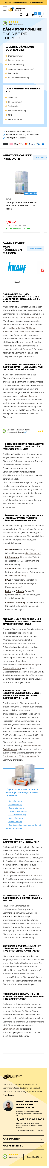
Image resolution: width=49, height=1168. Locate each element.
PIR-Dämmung (15, 102)
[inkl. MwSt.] (40, 13)
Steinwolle (13, 106)
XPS (10, 115)
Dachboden (13, 73)
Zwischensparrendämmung (20, 69)
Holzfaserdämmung (17, 110)
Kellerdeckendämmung (18, 77)
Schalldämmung (31, 317)
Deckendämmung (16, 60)
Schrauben (19, 872)
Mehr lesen (8, 1095)
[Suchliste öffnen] (21, 14)
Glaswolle (12, 97)
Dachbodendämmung (26, 664)
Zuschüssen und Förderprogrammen (19, 756)
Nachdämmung (15, 804)
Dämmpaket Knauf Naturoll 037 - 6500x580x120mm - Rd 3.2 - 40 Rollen (21, 205)
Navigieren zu (13, 1146)
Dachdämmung (15, 56)
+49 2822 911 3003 (32, 1119)
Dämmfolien (33, 868)
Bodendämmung (16, 64)
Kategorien (11, 1139)
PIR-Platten (30, 328)
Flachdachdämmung (17, 811)
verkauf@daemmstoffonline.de (31, 1130)
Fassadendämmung (12, 668)
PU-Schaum (32, 875)
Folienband (8, 872)
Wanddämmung (15, 821)
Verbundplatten (15, 119)
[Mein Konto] (27, 14)
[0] (33, 14)
